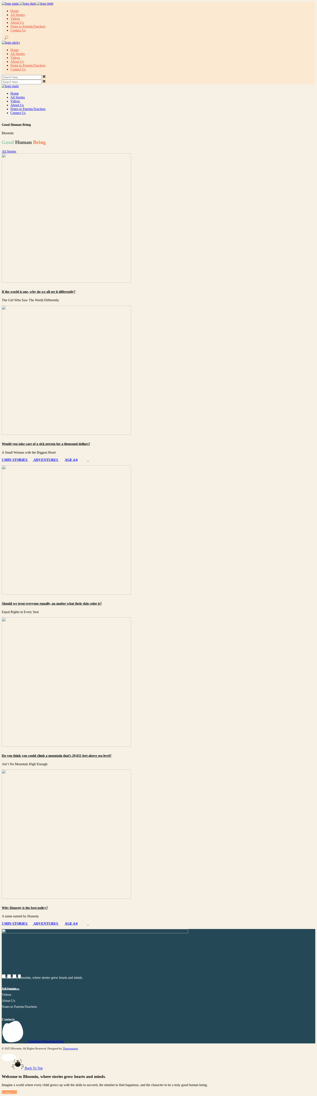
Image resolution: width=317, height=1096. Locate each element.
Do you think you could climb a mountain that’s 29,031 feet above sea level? (56, 755)
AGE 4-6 (71, 460)
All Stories (9, 988)
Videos (6, 994)
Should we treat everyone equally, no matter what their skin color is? (52, 603)
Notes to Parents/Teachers (19, 1007)
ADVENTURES (46, 460)
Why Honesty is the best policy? (25, 908)
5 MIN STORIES (15, 460)
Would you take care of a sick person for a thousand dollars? (46, 444)
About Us (8, 1000)
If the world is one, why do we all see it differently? (38, 292)
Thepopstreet (70, 1048)
